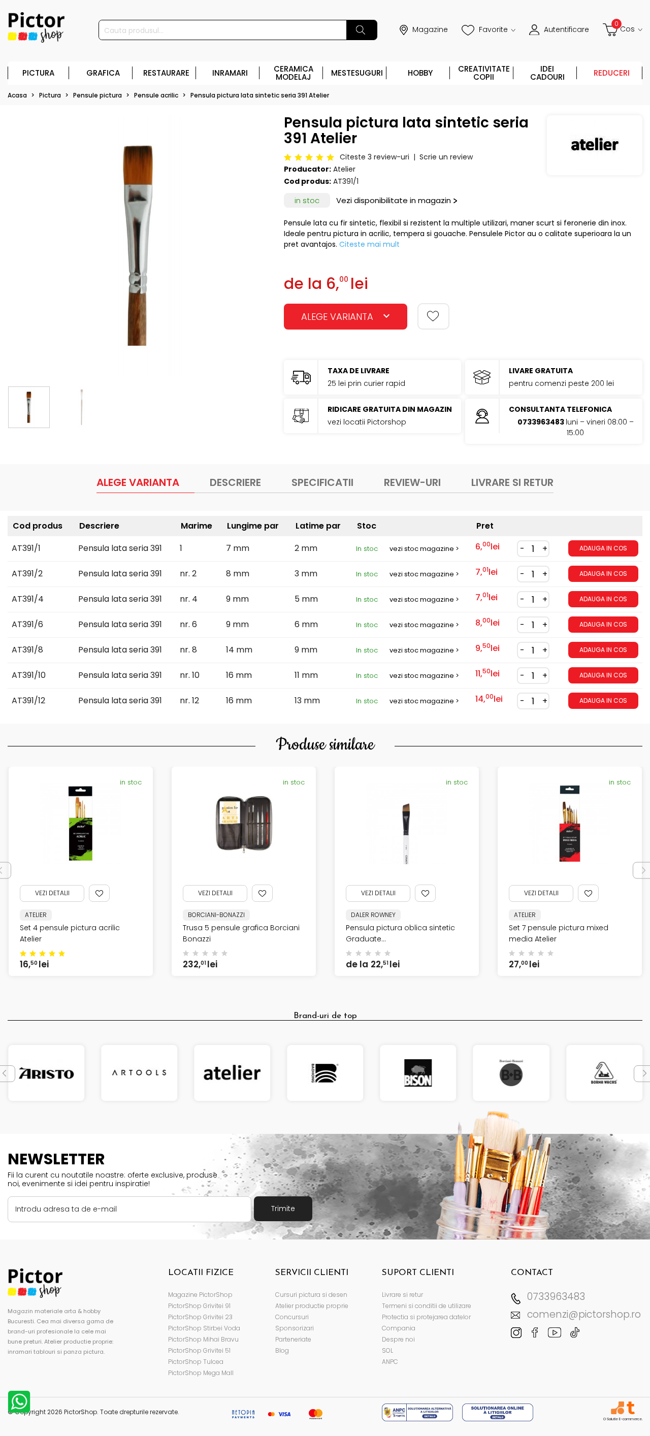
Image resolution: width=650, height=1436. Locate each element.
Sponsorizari (294, 1328)
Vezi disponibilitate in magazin (393, 200)
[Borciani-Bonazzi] (511, 1073)
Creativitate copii (484, 72)
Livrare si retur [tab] (512, 482)
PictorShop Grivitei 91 (199, 1305)
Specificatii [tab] (322, 482)
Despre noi (398, 1339)
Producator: (307, 169)
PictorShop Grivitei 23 (200, 1317)
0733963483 (556, 1296)
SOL (387, 1350)
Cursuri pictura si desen (311, 1294)
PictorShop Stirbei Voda (204, 1328)
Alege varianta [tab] (137, 482)
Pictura (38, 73)
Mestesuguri (357, 73)
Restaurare (166, 73)
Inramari (230, 73)
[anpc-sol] (497, 1412)
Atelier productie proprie (311, 1305)
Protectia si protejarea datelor (426, 1317)
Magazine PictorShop (200, 1294)
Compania (398, 1328)
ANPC (390, 1361)
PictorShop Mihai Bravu (203, 1339)
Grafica (103, 73)
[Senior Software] (617, 1407)
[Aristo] (46, 1073)
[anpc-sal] (418, 1412)
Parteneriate (293, 1339)
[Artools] (139, 1073)
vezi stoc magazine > (424, 548)
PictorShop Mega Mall (201, 1372)
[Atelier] (232, 1073)
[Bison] (418, 1073)
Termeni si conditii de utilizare (426, 1305)
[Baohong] (325, 1073)
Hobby (420, 73)
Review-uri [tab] (412, 482)
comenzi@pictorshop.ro (584, 1314)
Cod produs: (307, 181)
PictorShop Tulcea (195, 1361)
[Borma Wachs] (604, 1073)
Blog (282, 1350)
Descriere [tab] (235, 482)
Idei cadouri (547, 72)
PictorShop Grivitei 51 (199, 1350)
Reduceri (612, 73)
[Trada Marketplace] (630, 1407)
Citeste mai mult (369, 244)
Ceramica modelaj (293, 72)
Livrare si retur (402, 1294)
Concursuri (292, 1317)
